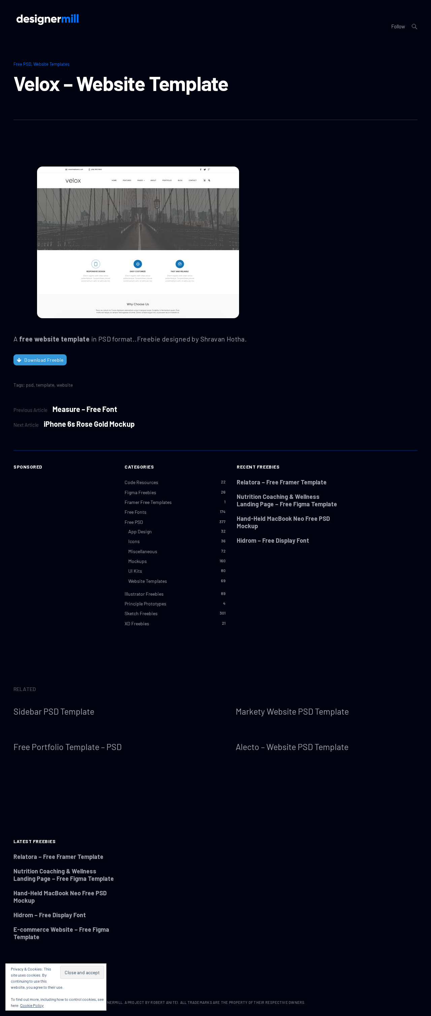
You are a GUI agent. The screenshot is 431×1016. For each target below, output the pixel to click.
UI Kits (135, 571)
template (45, 385)
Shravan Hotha (222, 339)
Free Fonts (135, 512)
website (65, 385)
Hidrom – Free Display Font (273, 540)
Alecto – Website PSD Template (292, 747)
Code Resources (141, 482)
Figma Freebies (140, 492)
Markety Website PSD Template (292, 711)
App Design (140, 531)
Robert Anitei (164, 1002)
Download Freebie (43, 360)
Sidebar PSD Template (53, 711)
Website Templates (51, 64)
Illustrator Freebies (144, 594)
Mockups (137, 561)
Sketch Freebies (141, 613)
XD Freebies (137, 623)
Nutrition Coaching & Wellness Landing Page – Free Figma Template (287, 500)
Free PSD (22, 64)
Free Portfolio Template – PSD (67, 747)
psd (30, 385)
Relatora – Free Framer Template (282, 482)
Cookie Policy (32, 1005)
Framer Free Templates (148, 502)
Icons (134, 541)
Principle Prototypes (145, 603)
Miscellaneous (142, 551)
